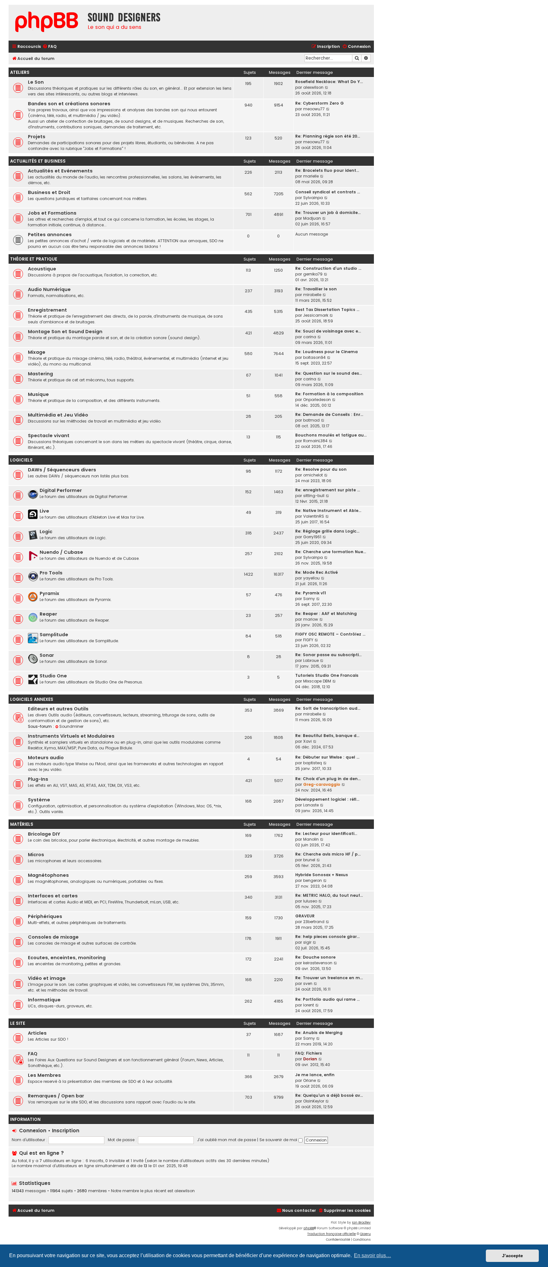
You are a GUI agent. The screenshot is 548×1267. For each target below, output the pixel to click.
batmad (311, 420)
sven (307, 983)
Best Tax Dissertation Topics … (327, 309)
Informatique (44, 1000)
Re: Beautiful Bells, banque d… (327, 735)
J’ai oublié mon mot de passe (226, 1139)
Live (44, 511)
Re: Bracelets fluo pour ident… (327, 170)
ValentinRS (313, 516)
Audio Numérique (49, 289)
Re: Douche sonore (315, 957)
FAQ (32, 1053)
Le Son (36, 82)
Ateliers (19, 72)
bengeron (312, 880)
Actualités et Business (38, 161)
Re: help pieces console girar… (327, 936)
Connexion (32, 1130)
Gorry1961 (312, 537)
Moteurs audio (46, 757)
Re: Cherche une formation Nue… (330, 551)
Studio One (53, 676)
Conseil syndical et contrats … (327, 192)
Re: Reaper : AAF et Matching (326, 613)
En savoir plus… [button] (372, 1255)
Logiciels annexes (31, 699)
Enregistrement (47, 310)
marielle (311, 176)
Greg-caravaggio (321, 784)
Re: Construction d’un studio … (328, 268)
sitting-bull (313, 495)
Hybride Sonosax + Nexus (321, 874)
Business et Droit (49, 192)
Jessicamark (315, 315)
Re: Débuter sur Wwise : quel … (327, 757)
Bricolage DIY (44, 834)
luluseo (310, 901)
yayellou (311, 578)
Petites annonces (50, 234)
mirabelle (312, 294)
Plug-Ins (38, 779)
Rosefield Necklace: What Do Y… (329, 81)
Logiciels (21, 460)
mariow (310, 619)
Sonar (47, 655)
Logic (46, 531)
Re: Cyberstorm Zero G (319, 103)
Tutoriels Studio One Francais (326, 675)
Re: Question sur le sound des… (328, 373)
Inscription (65, 1130)
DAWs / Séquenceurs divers (62, 470)
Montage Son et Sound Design (65, 331)
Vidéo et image (47, 978)
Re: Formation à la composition (329, 394)
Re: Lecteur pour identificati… (326, 833)
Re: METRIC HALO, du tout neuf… (329, 895)
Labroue (311, 660)
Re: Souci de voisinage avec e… (328, 331)
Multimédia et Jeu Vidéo (58, 415)
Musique (38, 394)
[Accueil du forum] (46, 22)
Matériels (21, 824)
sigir (307, 942)
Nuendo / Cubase (61, 552)
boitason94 (314, 357)
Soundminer (71, 726)
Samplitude (54, 634)
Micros (36, 854)
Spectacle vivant (48, 435)
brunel (309, 860)
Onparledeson (317, 399)
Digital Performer (61, 490)
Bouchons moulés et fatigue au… (331, 435)
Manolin (311, 839)
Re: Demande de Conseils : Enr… (329, 414)
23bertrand (313, 921)
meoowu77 (314, 109)
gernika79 (313, 274)
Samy (309, 598)
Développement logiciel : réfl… (327, 799)
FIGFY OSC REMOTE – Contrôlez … (330, 634)
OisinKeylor (313, 1101)
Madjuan (312, 218)
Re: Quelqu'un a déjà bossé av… (329, 1095)
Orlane (309, 1080)
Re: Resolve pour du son (321, 469)
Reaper (48, 614)
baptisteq (312, 763)
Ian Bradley (361, 1222)
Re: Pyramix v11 (310, 593)
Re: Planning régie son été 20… (327, 136)
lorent (308, 1005)
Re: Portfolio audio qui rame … (327, 999)
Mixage (36, 352)
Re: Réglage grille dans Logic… (327, 531)
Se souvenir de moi (278, 1139)
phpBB (308, 1228)
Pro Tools (51, 573)
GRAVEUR (305, 916)
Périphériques (45, 916)
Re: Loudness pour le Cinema (326, 351)
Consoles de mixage (53, 937)
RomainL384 (315, 440)
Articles (37, 1033)
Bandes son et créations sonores (69, 103)
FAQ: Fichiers (308, 1053)
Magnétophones (48, 875)
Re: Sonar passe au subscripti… (328, 654)
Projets (36, 136)
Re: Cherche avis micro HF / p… (328, 854)
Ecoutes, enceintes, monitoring (67, 957)
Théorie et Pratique (33, 259)
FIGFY (308, 640)
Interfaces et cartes (53, 896)
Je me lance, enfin (315, 1074)
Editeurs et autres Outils (58, 709)
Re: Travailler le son (316, 289)
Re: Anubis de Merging (318, 1032)
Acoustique (42, 269)
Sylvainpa (313, 197)
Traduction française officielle (331, 1233)
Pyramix (49, 593)
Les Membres (44, 1075)
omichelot (313, 475)
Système (39, 800)
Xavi (307, 741)
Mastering (40, 374)
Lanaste (311, 805)
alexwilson (313, 87)
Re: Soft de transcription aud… (327, 708)
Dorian (310, 1059)
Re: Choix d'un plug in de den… (328, 778)
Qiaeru (365, 1233)
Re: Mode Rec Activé (316, 572)
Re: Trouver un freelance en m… (329, 977)
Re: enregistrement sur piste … (327, 490)
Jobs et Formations (52, 213)
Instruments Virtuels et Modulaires (71, 736)
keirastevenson (317, 963)
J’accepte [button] (512, 1255)
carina (309, 336)
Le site (17, 1023)
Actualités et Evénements (60, 171)
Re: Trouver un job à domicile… (328, 212)
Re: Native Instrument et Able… (328, 510)
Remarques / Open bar (56, 1096)
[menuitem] (49, 46)
